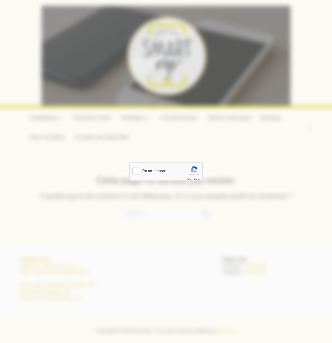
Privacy (189, 179)
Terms (197, 179)
